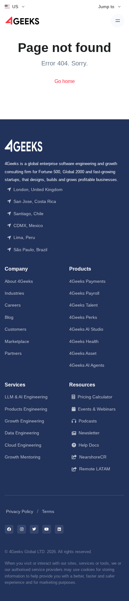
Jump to (106, 6)
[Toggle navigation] (117, 21)
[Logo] (22, 21)
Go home (64, 81)
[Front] (23, 145)
